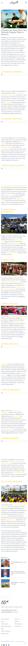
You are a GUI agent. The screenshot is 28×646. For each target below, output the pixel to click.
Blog (2, 628)
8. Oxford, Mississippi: (10, 390)
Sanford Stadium (18, 322)
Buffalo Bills (4, 364)
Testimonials (4, 624)
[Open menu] (2, 3)
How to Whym (5, 619)
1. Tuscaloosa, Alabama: (12, 71)
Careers (17, 621)
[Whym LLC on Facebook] (4, 645)
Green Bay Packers (6, 147)
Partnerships (18, 624)
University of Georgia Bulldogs (17, 316)
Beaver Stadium (14, 243)
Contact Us (18, 626)
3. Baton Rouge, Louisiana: (13, 165)
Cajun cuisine (9, 195)
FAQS (2, 621)
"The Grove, (16, 416)
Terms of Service (5, 631)
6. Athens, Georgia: (9, 303)
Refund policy (5, 633)
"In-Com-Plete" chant (18, 472)
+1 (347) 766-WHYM (6, 612)
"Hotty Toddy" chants (7, 429)
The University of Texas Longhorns (11, 281)
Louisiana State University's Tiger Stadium (13, 185)
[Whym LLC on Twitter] (6, 645)
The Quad (8, 102)
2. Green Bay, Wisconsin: (11, 119)
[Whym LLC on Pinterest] (8, 645)
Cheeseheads (5, 149)
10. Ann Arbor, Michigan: (11, 481)
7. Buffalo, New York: (9, 344)
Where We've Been (6, 626)
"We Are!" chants (12, 252)
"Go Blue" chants (10, 519)
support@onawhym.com (9, 610)
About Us (17, 619)
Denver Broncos (12, 461)
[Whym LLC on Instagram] (1, 645)
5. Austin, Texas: (8, 260)
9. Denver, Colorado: (10, 438)
